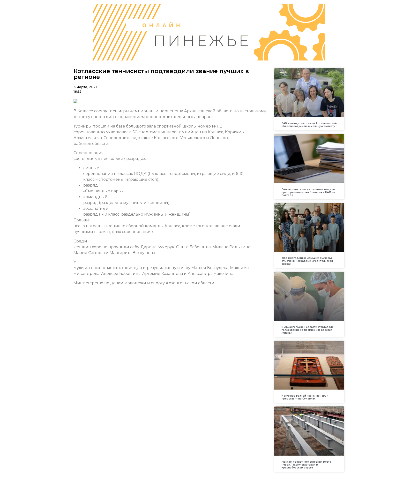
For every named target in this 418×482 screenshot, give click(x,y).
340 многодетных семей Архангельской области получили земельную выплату (309, 125)
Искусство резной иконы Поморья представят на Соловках (305, 397)
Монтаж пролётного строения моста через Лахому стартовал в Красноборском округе (306, 464)
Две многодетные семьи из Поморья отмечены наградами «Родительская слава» (307, 260)
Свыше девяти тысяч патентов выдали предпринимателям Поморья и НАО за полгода (308, 192)
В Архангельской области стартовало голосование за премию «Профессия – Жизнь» (308, 329)
